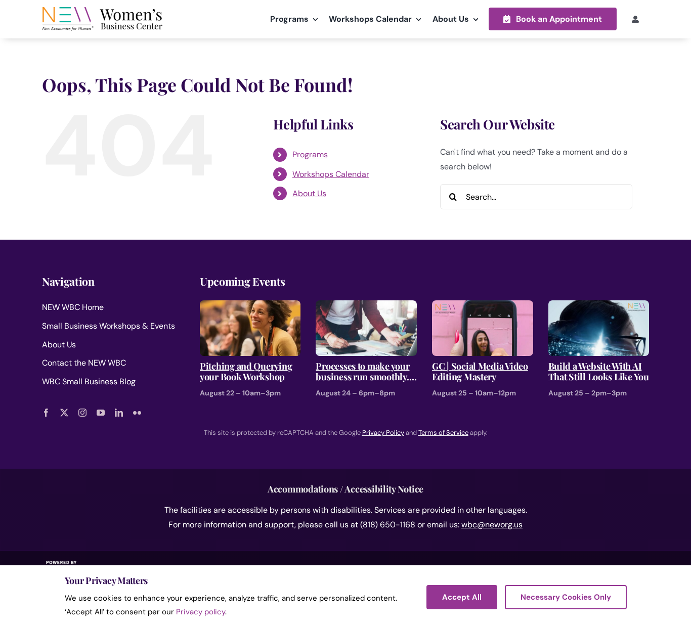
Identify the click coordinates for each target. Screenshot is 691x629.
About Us (309, 193)
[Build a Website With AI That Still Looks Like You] (599, 307)
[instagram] (82, 413)
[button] (553, 19)
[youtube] (101, 413)
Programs (310, 154)
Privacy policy (200, 612)
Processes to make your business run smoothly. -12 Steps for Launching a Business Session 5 (363, 372)
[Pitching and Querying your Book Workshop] (250, 307)
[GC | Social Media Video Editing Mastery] (482, 307)
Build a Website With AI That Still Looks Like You (598, 372)
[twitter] (64, 413)
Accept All (462, 597)
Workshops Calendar (330, 174)
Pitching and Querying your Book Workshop (246, 372)
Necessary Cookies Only (566, 597)
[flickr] (137, 413)
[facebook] (46, 413)
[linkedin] (119, 413)
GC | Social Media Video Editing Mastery (480, 372)
